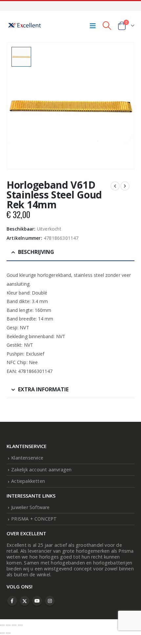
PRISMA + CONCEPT (34, 519)
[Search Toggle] (107, 25)
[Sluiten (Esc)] (20, 625)
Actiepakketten (28, 481)
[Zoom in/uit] (2, 625)
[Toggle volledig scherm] (8, 625)
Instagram (50, 601)
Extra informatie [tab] (43, 389)
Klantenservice (27, 458)
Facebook (12, 601)
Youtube (37, 601)
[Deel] (14, 625)
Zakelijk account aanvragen (41, 469)
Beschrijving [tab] (36, 252)
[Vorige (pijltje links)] (2, 633)
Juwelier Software (30, 507)
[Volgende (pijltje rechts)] (8, 633)
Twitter (25, 601)
